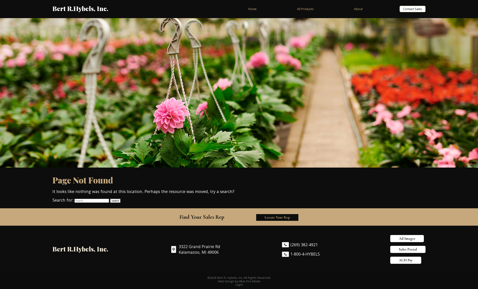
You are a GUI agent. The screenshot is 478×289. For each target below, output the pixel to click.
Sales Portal (408, 249)
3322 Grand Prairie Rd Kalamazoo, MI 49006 (199, 249)
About (358, 9)
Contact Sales (412, 9)
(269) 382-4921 (304, 244)
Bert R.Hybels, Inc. (80, 8)
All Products (305, 9)
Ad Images (407, 238)
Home (252, 9)
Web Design (226, 281)
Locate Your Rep (277, 217)
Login (239, 284)
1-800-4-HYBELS (305, 254)
